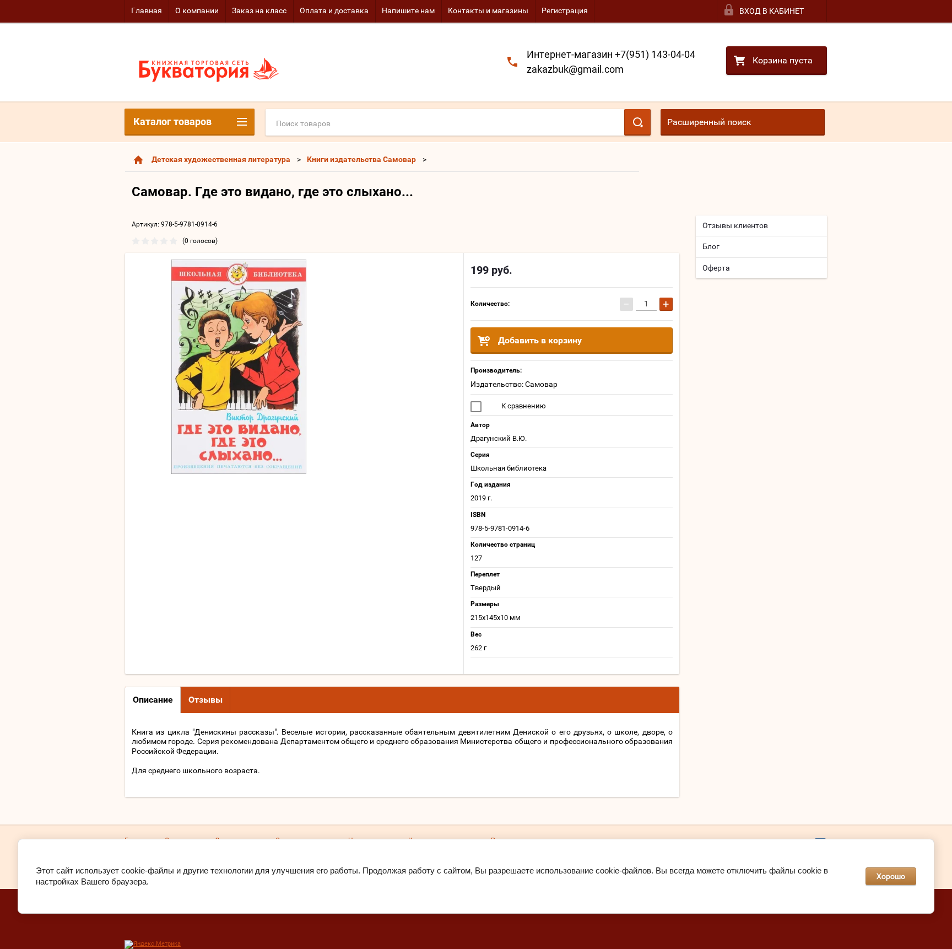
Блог (711, 246)
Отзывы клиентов (735, 225)
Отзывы (205, 699)
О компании (197, 10)
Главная (146, 10)
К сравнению (523, 406)
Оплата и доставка (334, 10)
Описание (153, 699)
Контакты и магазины (488, 10)
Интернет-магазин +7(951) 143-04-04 (611, 54)
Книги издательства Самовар (361, 159)
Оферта (716, 267)
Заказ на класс (259, 10)
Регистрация (565, 10)
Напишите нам (408, 10)
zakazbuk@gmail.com (575, 69)
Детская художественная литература (221, 159)
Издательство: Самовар (514, 384)
